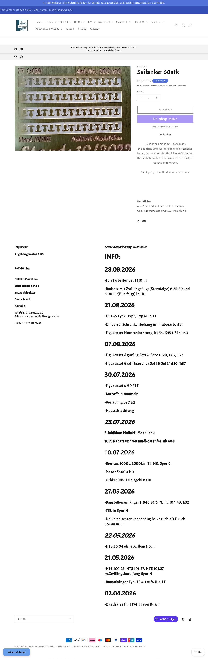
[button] (51, 22)
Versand (154, 85)
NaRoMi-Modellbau (29, 646)
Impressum (140, 646)
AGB (97, 646)
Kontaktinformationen (122, 646)
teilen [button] (144, 220)
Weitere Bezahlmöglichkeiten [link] (165, 127)
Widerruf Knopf (16, 652)
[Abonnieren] (69, 619)
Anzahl (140, 91)
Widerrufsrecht (64, 646)
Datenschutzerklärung (83, 646)
